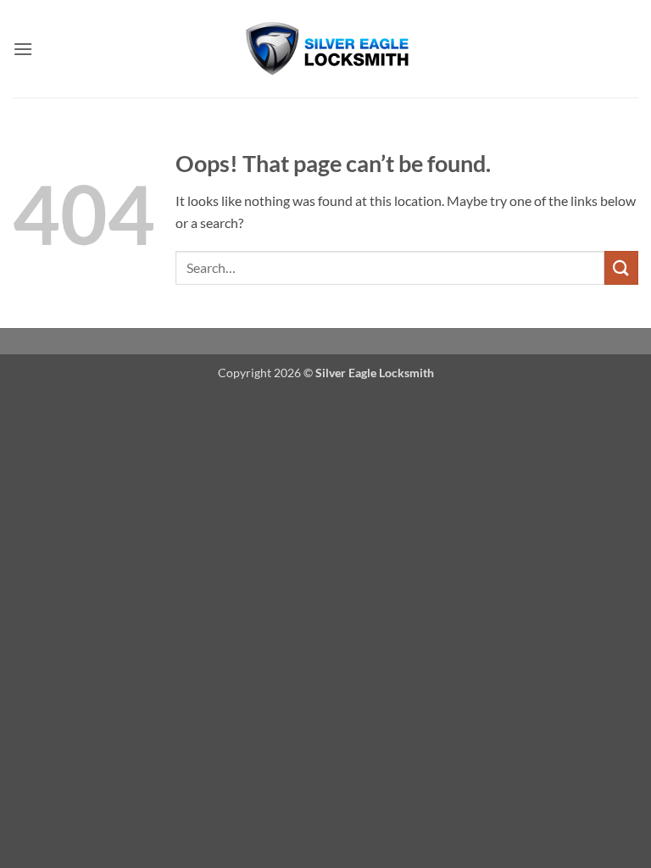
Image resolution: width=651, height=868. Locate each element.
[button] (23, 49)
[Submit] (621, 267)
